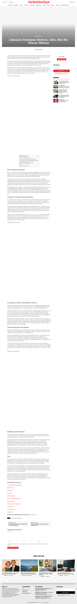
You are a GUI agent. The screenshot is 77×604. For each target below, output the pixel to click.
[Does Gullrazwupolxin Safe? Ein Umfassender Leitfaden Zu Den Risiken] (55, 96)
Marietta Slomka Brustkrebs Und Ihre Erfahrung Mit (40, 524)
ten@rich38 (6, 575)
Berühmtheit (38, 36)
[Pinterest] (63, 59)
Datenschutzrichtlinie (58, 74)
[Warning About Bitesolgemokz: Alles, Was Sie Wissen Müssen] (55, 100)
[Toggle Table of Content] (37, 156)
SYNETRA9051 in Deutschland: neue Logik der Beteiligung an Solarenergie (64, 86)
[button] (11, 2)
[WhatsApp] (65, 59)
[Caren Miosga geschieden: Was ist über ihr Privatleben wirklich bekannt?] (55, 82)
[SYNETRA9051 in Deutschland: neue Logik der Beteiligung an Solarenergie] (55, 86)
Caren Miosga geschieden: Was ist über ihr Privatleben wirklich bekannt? (64, 82)
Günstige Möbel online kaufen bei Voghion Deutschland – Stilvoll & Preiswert (63, 91)
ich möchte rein (61, 70)
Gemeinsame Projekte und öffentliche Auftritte (29, 160)
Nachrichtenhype (41, 602)
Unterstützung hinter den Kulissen (27, 161)
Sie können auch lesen (24, 165)
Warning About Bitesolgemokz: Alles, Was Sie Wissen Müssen (64, 100)
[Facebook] (58, 59)
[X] (60, 59)
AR (49, 602)
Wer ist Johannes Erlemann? (25, 157)
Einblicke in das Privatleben (25, 163)
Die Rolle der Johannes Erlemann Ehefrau (28, 159)
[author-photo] (2, 575)
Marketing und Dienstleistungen (41, 594)
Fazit (21, 164)
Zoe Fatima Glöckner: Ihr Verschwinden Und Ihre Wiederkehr (17, 524)
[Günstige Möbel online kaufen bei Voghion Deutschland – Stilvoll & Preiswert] (55, 91)
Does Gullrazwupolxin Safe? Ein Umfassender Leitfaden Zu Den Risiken (64, 96)
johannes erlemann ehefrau (16, 518)
